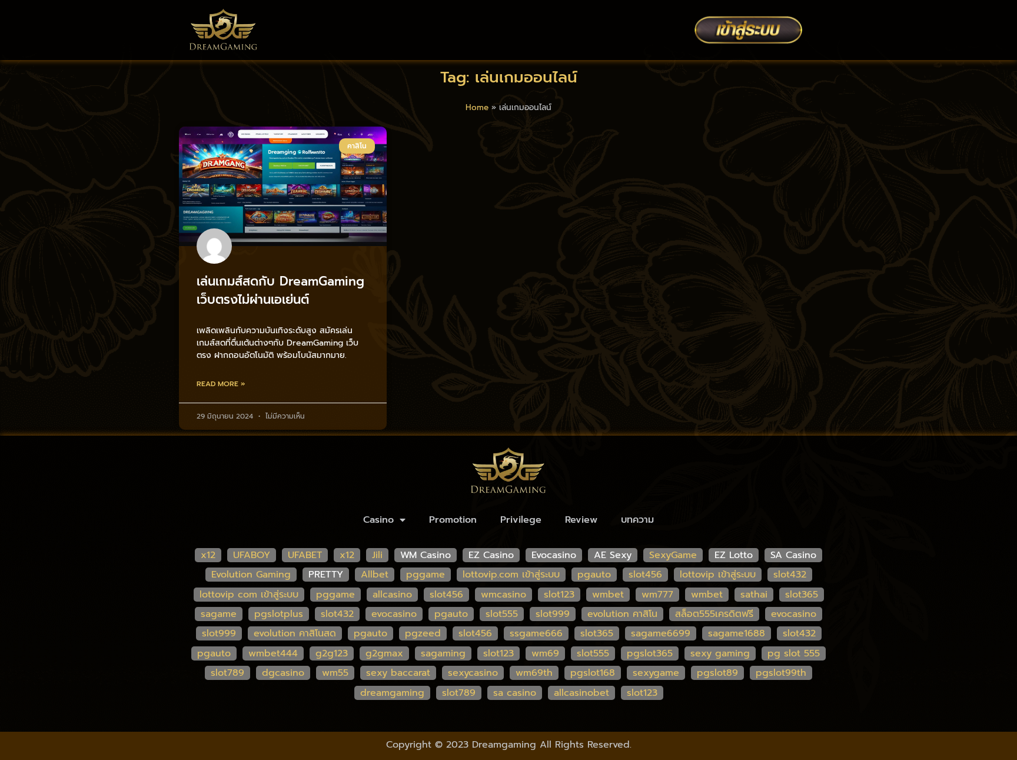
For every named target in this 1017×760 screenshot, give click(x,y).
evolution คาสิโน (622, 614)
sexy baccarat (398, 673)
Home (477, 107)
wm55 (335, 673)
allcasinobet (581, 693)
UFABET (305, 555)
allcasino (392, 595)
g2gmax (384, 653)
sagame (219, 614)
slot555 (502, 614)
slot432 (789, 574)
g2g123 (331, 653)
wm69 (545, 653)
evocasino (394, 614)
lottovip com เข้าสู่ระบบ (249, 595)
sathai (753, 595)
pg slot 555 (793, 653)
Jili (377, 555)
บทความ (637, 520)
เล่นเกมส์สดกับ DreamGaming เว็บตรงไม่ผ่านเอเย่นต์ (280, 291)
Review (581, 520)
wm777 (657, 595)
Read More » (221, 384)
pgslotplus (278, 614)
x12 (208, 555)
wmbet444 (273, 653)
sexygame (656, 673)
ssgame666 (536, 633)
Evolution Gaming (251, 574)
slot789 (227, 673)
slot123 (559, 595)
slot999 (553, 614)
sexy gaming (720, 653)
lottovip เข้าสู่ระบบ (718, 574)
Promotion (453, 520)
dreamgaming (392, 693)
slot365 (801, 595)
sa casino (514, 693)
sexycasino (473, 673)
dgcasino (283, 673)
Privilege (520, 520)
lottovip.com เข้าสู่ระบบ (511, 574)
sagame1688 (736, 633)
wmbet (608, 595)
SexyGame (673, 555)
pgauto (594, 574)
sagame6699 (660, 633)
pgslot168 (592, 673)
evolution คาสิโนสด (295, 633)
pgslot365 (650, 653)
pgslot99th (781, 673)
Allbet (374, 574)
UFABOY (251, 555)
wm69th (534, 673)
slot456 (645, 574)
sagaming (443, 653)
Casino (378, 520)
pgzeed (423, 633)
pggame (425, 574)
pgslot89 (717, 673)
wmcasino (503, 595)
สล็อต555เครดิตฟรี (714, 614)
